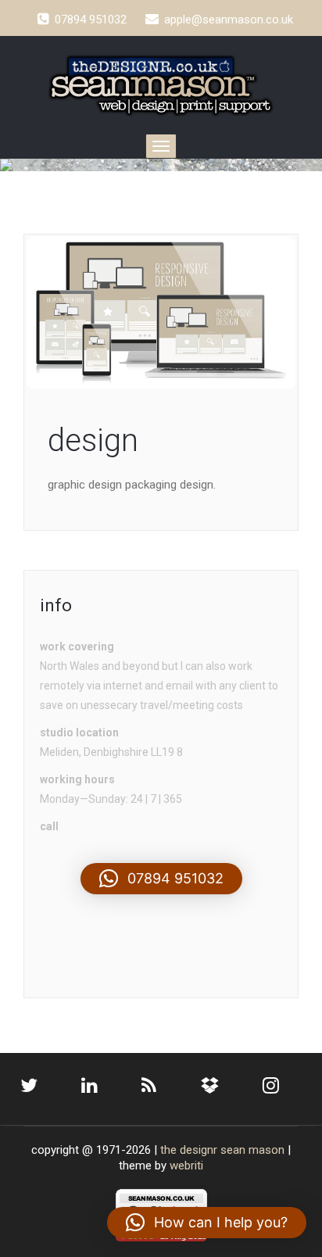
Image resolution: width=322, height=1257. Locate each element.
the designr (188, 1150)
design (93, 440)
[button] (161, 878)
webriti (186, 1166)
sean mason (252, 1150)
